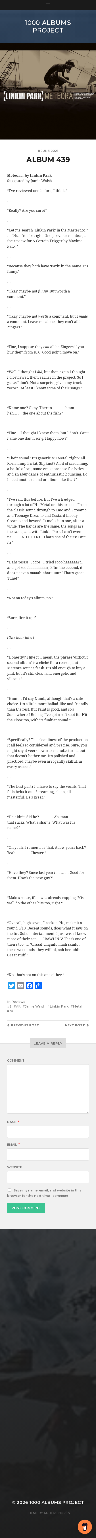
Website (14, 1167)
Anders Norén (57, 1513)
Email (13, 1145)
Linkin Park (59, 1006)
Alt (18, 1006)
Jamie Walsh (35, 1006)
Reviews (18, 1002)
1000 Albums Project (48, 26)
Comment (16, 1060)
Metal (77, 1006)
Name (13, 1122)
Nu (12, 1011)
